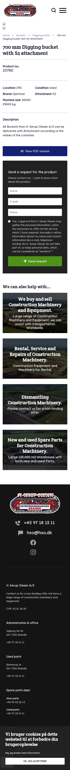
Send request (37, 261)
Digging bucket (41, 35)
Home (6, 35)
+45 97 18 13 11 (39, 522)
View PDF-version (37, 151)
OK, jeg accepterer (35, 761)
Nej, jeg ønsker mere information (22, 753)
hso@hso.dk (39, 532)
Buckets (21, 35)
